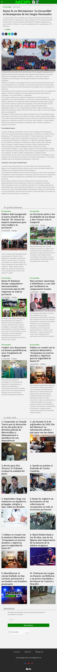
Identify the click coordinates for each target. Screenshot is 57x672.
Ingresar (40, 652)
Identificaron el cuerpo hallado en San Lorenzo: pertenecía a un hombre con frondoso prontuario (14, 578)
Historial (28, 652)
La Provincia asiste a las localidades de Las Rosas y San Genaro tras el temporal (42, 218)
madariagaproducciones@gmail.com (28, 658)
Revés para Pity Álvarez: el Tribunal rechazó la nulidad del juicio (13, 469)
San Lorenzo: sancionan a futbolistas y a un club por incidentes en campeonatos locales (42, 284)
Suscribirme (28, 625)
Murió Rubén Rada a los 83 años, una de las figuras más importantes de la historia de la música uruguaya (42, 540)
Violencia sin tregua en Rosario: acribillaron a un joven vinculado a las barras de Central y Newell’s (42, 578)
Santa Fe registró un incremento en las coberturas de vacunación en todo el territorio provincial (41, 504)
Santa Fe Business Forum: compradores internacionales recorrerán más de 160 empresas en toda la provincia (12, 287)
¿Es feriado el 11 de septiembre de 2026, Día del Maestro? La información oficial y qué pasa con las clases (42, 427)
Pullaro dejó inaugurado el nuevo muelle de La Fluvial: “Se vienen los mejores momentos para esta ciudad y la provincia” (13, 221)
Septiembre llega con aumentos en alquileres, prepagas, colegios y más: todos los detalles (13, 502)
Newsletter (9, 609)
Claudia (7, 29)
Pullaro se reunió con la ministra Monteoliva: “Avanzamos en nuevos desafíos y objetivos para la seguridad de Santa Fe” (42, 354)
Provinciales (7, 7)
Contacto (17, 652)
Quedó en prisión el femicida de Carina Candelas (41, 468)
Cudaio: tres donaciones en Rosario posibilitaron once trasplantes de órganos (13, 351)
